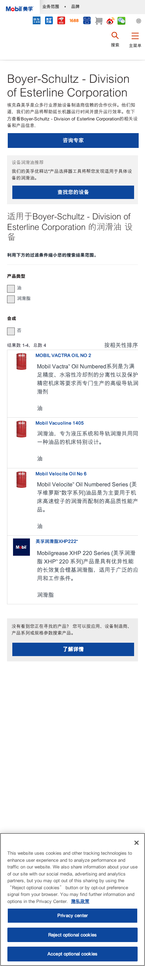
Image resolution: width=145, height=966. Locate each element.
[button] (135, 44)
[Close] (136, 842)
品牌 (75, 6)
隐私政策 (80, 901)
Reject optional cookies (72, 934)
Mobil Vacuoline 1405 (60, 423)
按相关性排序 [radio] (121, 345)
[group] (69, 288)
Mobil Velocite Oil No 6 (61, 473)
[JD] (61, 21)
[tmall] (49, 21)
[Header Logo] (20, 7)
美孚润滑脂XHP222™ (57, 541)
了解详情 (73, 649)
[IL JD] (36, 21)
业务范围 (50, 6)
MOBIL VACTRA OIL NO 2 (63, 355)
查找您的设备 (73, 192)
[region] (72, 899)
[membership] (87, 21)
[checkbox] (11, 289)
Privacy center (72, 915)
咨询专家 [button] (73, 140)
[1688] (74, 21)
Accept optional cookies (72, 953)
